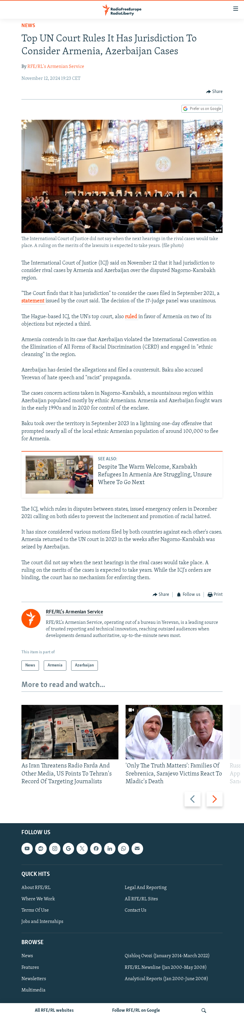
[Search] (204, 1010)
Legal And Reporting (146, 887)
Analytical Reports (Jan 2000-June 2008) (166, 979)
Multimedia (33, 990)
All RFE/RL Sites (141, 899)
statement (33, 301)
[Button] (214, 92)
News (28, 26)
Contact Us (135, 910)
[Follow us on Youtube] (27, 848)
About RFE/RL (36, 887)
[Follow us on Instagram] (54, 848)
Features (30, 967)
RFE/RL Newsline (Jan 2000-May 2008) (166, 967)
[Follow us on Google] (68, 848)
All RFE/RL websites (54, 1010)
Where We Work (38, 899)
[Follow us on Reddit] (40, 848)
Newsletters (33, 979)
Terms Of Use (35, 910)
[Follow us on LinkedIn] (109, 848)
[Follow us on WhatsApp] (123, 848)
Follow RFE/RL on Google (136, 1010)
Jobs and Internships (42, 921)
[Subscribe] (137, 848)
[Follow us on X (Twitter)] (82, 848)
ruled (131, 317)
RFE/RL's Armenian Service (55, 66)
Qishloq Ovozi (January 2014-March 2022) (167, 956)
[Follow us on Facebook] (95, 848)
